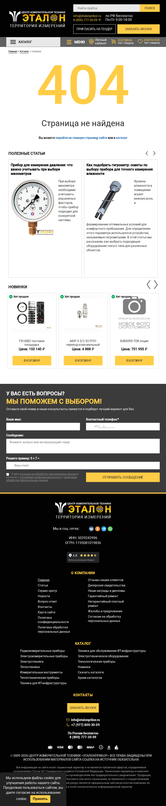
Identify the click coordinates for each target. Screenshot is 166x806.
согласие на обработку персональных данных (48, 474)
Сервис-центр (47, 590)
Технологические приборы (96, 661)
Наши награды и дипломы (106, 590)
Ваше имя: (13, 419)
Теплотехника (30, 667)
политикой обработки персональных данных (41, 479)
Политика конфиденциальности (53, 620)
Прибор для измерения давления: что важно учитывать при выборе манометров (42, 169)
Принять (40, 799)
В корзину (32, 360)
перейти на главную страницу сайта (81, 138)
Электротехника (31, 661)
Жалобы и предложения (105, 611)
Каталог (24, 51)
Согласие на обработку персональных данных (104, 619)
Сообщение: (15, 435)
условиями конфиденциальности (40, 477)
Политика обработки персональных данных (54, 629)
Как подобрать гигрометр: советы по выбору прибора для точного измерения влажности (119, 169)
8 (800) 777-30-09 (85, 20)
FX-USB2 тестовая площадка (32, 342)
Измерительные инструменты (41, 672)
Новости (44, 596)
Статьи (43, 585)
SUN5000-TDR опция (134, 341)
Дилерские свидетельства (106, 585)
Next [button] (155, 284)
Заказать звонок (138, 29)
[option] (45, 219)
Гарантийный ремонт (103, 596)
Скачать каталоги (91, 672)
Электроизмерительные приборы (44, 656)
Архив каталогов (90, 677)
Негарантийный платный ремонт (106, 604)
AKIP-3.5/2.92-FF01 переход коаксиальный (83, 342)
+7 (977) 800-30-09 (85, 725)
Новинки (84, 667)
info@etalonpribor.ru (87, 16)
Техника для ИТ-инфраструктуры (43, 683)
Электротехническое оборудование (103, 656)
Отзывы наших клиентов (105, 580)
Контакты (45, 607)
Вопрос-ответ (47, 601)
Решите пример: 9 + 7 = (22, 458)
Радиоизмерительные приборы (42, 651)
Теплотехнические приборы (39, 677)
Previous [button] (149, 284)
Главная (12, 51)
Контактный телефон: (102, 419)
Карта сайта (46, 612)
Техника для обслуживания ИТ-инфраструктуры (112, 651)
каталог (122, 138)
